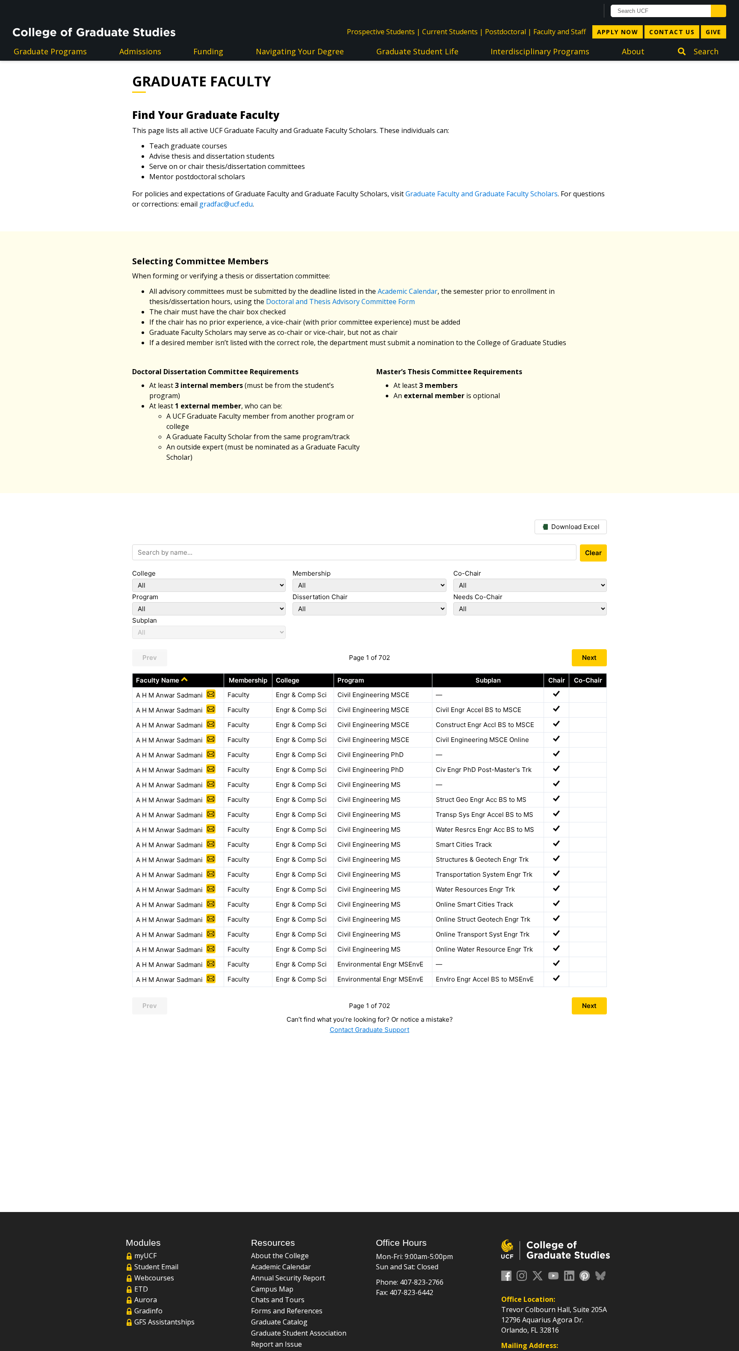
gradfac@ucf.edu (226, 204)
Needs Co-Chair (478, 597)
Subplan (144, 620)
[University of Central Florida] (82, 10)
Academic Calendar (407, 291)
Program (145, 597)
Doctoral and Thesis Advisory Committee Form (340, 301)
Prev (149, 657)
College (144, 573)
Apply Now (617, 32)
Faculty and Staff (559, 31)
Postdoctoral (505, 31)
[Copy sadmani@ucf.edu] (211, 694)
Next (589, 657)
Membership (312, 573)
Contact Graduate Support (369, 1030)
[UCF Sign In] (571, 11)
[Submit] (718, 11)
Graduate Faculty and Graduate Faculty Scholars (481, 193)
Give (713, 32)
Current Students (450, 31)
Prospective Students (381, 31)
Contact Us (672, 32)
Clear (593, 553)
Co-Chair (467, 573)
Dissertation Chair (320, 597)
